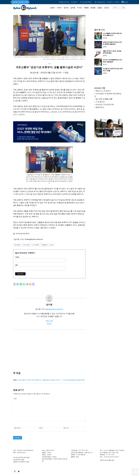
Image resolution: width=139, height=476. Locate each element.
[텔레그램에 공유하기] (27, 284)
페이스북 (49, 321)
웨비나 (111, 2)
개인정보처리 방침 (18, 459)
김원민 (99, 8)
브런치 (49, 324)
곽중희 (86, 8)
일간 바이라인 (65, 2)
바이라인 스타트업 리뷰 (105, 104)
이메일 (17, 257)
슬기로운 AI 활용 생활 (104, 99)
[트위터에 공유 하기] (17, 284)
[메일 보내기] (30, 284)
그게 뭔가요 (100, 102)
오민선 (106, 8)
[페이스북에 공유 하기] (14, 284)
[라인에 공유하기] (21, 284)
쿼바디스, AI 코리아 (103, 91)
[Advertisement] (49, 353)
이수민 (79, 8)
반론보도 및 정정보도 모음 (21, 461)
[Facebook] (15, 471)
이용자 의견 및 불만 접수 (107, 460)
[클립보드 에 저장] (33, 284)
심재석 (52, 8)
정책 (51, 245)
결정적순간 (100, 107)
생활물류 (44, 245)
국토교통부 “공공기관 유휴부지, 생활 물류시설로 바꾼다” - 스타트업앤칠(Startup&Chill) (51, 380)
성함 (16, 265)
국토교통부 (26, 245)
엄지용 (35, 72)
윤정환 (93, 8)
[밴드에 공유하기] (24, 284)
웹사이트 (66, 428)
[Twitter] (18, 471)
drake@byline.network (54, 309)
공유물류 (17, 245)
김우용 (72, 8)
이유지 (59, 8)
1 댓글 (65, 72)
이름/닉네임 (17, 428)
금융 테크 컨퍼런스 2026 (20, 2)
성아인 (66, 8)
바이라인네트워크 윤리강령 (21, 457)
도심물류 (36, 245)
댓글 (15, 398)
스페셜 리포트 (101, 2)
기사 (49, 63)
